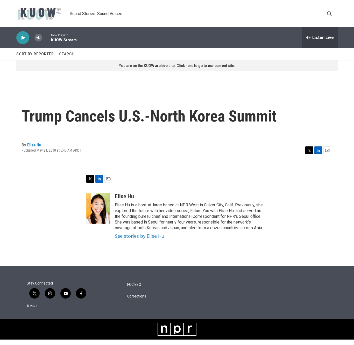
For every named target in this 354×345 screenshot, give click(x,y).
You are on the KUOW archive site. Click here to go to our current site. (177, 66)
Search (67, 54)
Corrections (136, 296)
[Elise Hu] (98, 208)
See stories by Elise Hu (139, 236)
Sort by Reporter (35, 54)
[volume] (38, 38)
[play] (23, 38)
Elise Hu (34, 144)
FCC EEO (134, 285)
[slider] (46, 37)
